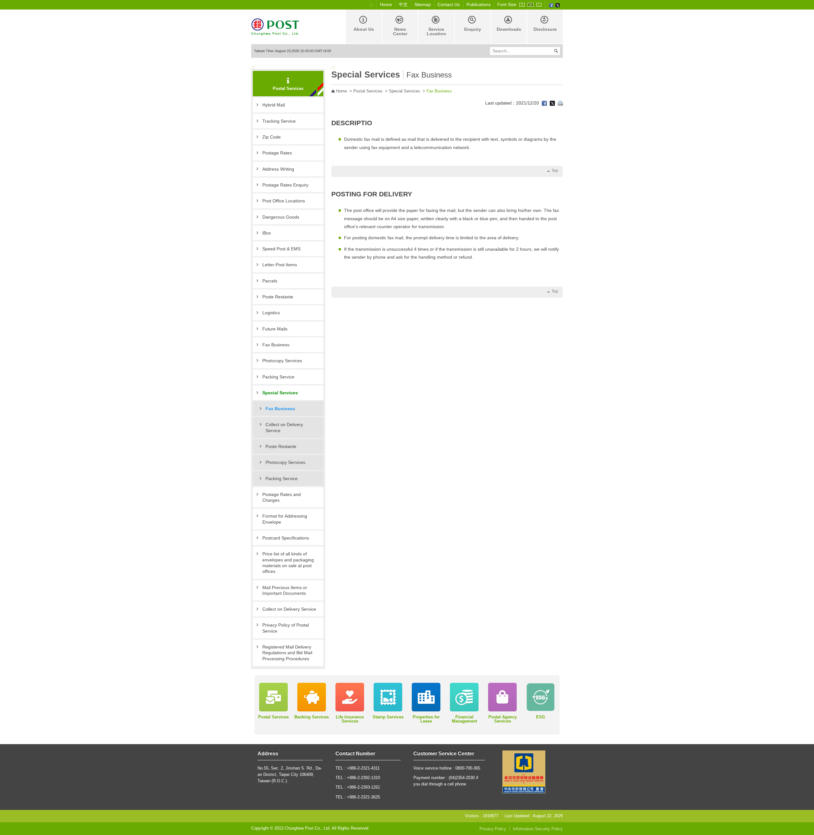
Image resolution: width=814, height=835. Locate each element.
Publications (478, 4)
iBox (266, 232)
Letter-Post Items (279, 264)
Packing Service (278, 376)
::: (371, 4)
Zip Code (271, 136)
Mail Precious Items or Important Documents (284, 590)
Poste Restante (277, 296)
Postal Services (368, 91)
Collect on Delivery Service (284, 427)
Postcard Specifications (285, 537)
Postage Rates (277, 152)
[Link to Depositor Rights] (523, 771)
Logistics (271, 312)
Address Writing (278, 169)
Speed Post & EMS (281, 248)
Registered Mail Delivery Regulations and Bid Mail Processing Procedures (287, 652)
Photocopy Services (282, 360)
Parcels (269, 280)
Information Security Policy (538, 829)
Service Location (436, 31)
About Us (364, 29)
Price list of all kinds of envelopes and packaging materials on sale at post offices (288, 562)
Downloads (509, 29)
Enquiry (472, 29)
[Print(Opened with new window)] (560, 102)
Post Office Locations (283, 200)
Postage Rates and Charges (281, 497)
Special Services (280, 392)
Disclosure (545, 29)
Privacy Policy (492, 829)
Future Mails (274, 328)
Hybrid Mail (273, 104)
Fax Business (275, 344)
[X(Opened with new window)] (557, 4)
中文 (403, 4)
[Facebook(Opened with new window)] (551, 4)
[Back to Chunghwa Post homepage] (275, 26)
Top (555, 171)
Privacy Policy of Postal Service (285, 627)
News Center (400, 31)
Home (386, 4)
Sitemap (422, 4)
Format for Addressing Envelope (284, 518)
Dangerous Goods (280, 217)
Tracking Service (279, 121)
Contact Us (449, 4)
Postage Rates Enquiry (285, 184)
